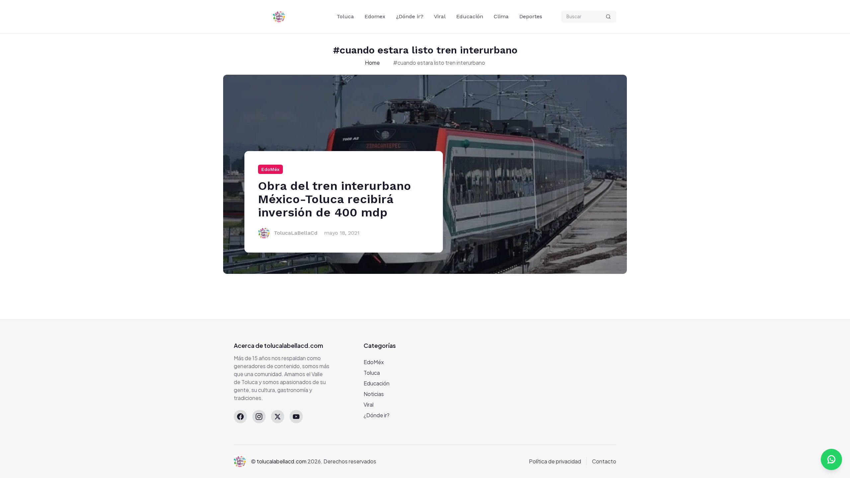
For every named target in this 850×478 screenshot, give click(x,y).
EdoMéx (270, 169)
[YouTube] (296, 416)
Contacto (604, 461)
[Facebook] (240, 416)
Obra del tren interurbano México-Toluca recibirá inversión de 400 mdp (334, 199)
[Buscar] (608, 16)
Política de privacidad (555, 461)
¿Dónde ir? (409, 16)
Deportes (530, 16)
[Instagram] (259, 416)
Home (372, 62)
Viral (440, 16)
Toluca (345, 16)
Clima (501, 16)
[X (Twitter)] (277, 416)
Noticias (374, 393)
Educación (469, 16)
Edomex (375, 16)
